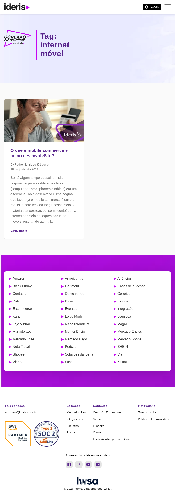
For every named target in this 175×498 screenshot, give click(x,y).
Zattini (122, 362)
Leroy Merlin (74, 316)
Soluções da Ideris (79, 354)
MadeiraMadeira (77, 324)
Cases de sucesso (131, 286)
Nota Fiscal (21, 346)
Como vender (75, 293)
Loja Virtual (21, 324)
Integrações (75, 419)
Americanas (74, 278)
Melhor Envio (75, 331)
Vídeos (97, 419)
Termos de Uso (148, 412)
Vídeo (17, 362)
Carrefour (72, 286)
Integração (125, 309)
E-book (122, 301)
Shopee (19, 354)
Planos (71, 432)
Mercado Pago (76, 339)
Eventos (71, 309)
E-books (98, 425)
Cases (97, 432)
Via (119, 354)
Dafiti (16, 301)
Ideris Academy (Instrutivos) (112, 439)
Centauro (20, 293)
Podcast (71, 346)
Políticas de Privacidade (154, 419)
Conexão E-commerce (108, 412)
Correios (123, 293)
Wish (69, 362)
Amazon (19, 278)
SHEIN (122, 346)
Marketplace (22, 331)
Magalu (123, 324)
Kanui (17, 316)
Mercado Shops (129, 339)
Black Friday (22, 286)
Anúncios (124, 278)
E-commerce (22, 309)
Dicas (69, 301)
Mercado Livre (23, 339)
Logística (124, 316)
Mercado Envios (129, 331)
